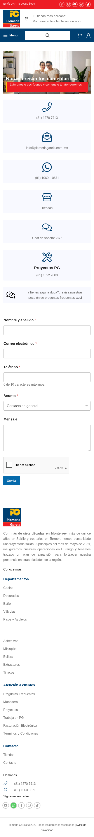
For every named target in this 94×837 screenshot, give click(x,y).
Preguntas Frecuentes (19, 694)
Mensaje (10, 419)
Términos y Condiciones (20, 733)
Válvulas (9, 611)
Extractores (11, 664)
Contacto (9, 762)
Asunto (10, 396)
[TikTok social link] (88, 4)
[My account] (88, 35)
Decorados (11, 595)
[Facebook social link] (61, 4)
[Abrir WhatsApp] (83, 826)
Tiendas (8, 755)
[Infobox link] (47, 201)
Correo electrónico (20, 343)
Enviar (12, 480)
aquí (79, 297)
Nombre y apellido (19, 320)
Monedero (10, 702)
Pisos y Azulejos (15, 619)
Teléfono (11, 367)
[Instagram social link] (68, 4)
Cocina (8, 588)
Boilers (8, 656)
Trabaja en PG (13, 717)
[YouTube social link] (75, 4)
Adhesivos (10, 641)
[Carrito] (79, 35)
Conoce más (12, 569)
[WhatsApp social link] (81, 4)
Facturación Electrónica (20, 725)
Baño (7, 603)
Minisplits (10, 649)
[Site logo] (11, 18)
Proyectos (10, 710)
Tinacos (8, 672)
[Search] (47, 35)
